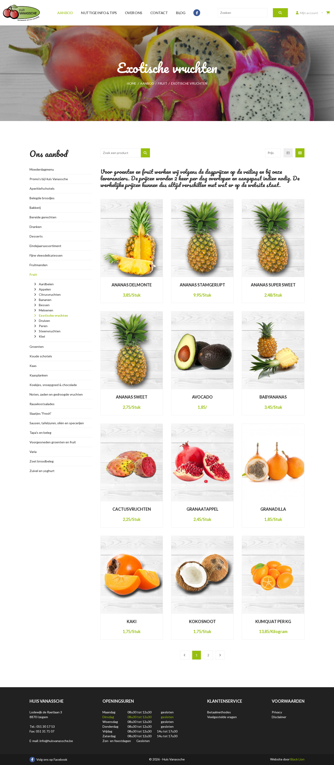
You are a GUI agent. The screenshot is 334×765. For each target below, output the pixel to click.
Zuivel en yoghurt (42, 471)
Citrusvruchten (50, 294)
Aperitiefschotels (42, 188)
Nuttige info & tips (99, 12)
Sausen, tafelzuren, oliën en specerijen (57, 423)
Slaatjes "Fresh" (40, 413)
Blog (180, 12)
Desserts (36, 236)
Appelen (45, 289)
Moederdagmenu (42, 169)
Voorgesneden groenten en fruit (53, 442)
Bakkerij (35, 208)
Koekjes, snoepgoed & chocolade (53, 385)
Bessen (44, 305)
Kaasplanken (39, 375)
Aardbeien (46, 284)
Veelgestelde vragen (222, 717)
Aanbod (65, 12)
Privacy (277, 712)
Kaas (33, 366)
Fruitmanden (38, 265)
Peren (43, 326)
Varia (33, 452)
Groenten (37, 346)
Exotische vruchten (53, 315)
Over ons (133, 12)
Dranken (36, 227)
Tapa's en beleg (40, 432)
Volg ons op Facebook (51, 759)
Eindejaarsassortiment (45, 246)
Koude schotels (41, 356)
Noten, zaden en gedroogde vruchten (56, 394)
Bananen (45, 300)
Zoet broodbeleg (42, 461)
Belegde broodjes (42, 198)
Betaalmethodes (219, 712)
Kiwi (42, 336)
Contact (159, 12)
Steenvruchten (49, 331)
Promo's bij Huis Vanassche (49, 179)
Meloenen (46, 310)
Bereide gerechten (43, 217)
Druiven (44, 321)
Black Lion (297, 759)
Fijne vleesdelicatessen (46, 255)
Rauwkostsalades (42, 404)
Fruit (33, 274)
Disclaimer (279, 717)
